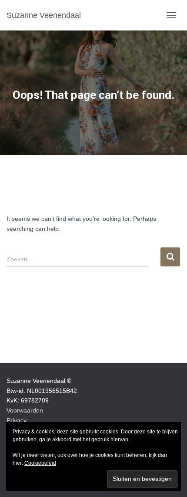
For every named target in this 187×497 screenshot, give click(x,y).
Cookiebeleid (40, 463)
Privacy (17, 420)
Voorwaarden (25, 410)
